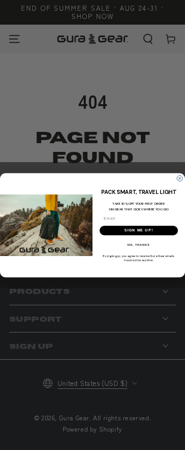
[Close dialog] (179, 178)
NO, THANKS (138, 244)
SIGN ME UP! (138, 230)
